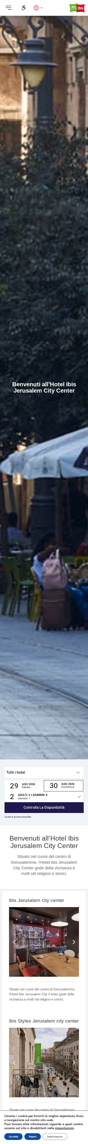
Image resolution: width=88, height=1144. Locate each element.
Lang (37, 8)
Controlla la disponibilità (44, 807)
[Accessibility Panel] (23, 7)
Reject (32, 1136)
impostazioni (64, 1128)
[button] (8, 7)
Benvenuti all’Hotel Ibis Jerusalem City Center (44, 842)
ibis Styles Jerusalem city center (44, 1020)
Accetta (13, 1136)
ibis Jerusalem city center (36, 900)
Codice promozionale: (18, 817)
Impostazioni (55, 1136)
